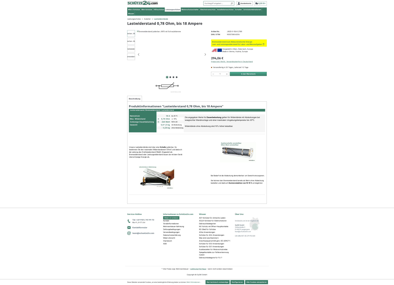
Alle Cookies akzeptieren (256, 282)
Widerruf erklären (171, 218)
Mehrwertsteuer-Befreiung (173, 226)
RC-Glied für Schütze (207, 229)
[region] (167, 54)
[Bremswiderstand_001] (172, 52)
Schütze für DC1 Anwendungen (211, 247)
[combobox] (216, 3)
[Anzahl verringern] (213, 74)
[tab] (134, 99)
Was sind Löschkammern (209, 238)
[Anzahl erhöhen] (227, 74)
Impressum (167, 241)
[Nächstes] (205, 54)
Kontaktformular (139, 227)
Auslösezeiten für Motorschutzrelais (213, 249)
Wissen (202, 214)
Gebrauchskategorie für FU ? (210, 258)
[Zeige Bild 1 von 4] (167, 77)
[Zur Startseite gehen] (142, 3)
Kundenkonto (245, 3)
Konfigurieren (237, 282)
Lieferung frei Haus (198, 269)
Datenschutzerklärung (172, 235)
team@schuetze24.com (143, 233)
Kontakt (166, 221)
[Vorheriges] (138, 54)
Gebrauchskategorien (207, 224)
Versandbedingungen (171, 232)
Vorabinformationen (171, 224)
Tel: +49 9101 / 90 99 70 (143, 220)
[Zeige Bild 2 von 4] (170, 77)
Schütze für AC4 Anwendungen (211, 235)
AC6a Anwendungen (207, 232)
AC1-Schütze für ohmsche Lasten (212, 218)
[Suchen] (231, 3)
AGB (165, 244)
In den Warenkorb (248, 74)
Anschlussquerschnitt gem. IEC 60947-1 (214, 241)
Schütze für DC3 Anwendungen (211, 244)
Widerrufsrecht (169, 238)
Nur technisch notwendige (217, 282)
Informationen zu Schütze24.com (178, 214)
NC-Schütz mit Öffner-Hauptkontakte (213, 226)
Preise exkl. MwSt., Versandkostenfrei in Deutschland (232, 62)
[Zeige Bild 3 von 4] (173, 77)
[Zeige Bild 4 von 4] (177, 77)
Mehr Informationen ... (194, 282)
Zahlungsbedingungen (171, 229)
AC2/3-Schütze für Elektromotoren (213, 221)
